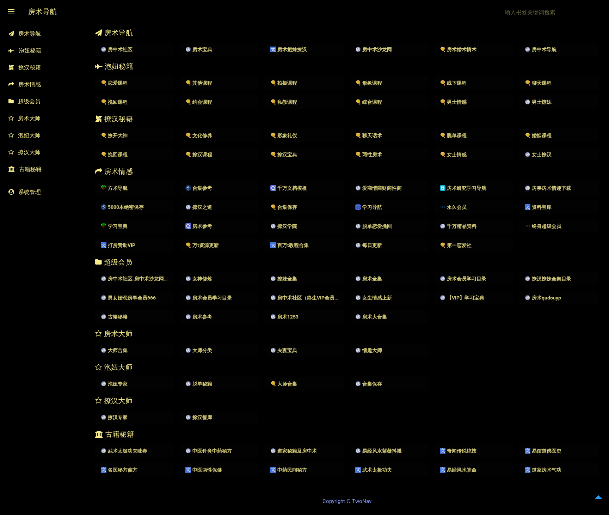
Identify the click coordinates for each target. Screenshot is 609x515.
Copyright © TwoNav (346, 501)
